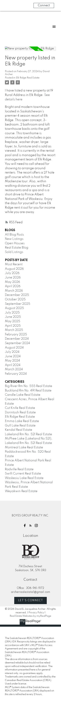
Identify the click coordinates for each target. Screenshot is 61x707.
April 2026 (13, 286)
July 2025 (12, 312)
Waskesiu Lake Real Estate (24, 478)
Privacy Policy (36, 612)
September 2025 (17, 303)
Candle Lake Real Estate (22, 394)
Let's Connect (30, 600)
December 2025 (17, 295)
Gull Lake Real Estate (20, 425)
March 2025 (14, 330)
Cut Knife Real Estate (20, 408)
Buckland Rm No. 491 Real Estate (28, 390)
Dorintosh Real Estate (20, 412)
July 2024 (12, 352)
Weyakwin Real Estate (21, 491)
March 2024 (14, 369)
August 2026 (14, 268)
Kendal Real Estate (18, 429)
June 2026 (13, 277)
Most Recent (14, 264)
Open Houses (15, 243)
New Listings (14, 239)
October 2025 (15, 299)
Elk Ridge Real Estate (27, 78)
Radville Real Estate (19, 469)
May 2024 (12, 360)
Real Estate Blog (16, 247)
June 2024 (13, 356)
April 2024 (13, 365)
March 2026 (14, 290)
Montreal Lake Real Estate (24, 447)
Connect (44, 5)
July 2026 (12, 273)
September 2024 (17, 343)
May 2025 (12, 321)
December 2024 (17, 338)
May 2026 (12, 282)
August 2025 (14, 308)
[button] (24, 525)
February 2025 (16, 334)
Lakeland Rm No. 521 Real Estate (28, 434)
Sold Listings (14, 252)
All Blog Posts (14, 234)
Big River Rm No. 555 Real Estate (28, 386)
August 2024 (14, 347)
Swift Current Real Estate (23, 473)
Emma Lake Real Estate (22, 421)
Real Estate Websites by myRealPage (30, 616)
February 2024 (16, 373)
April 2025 (13, 325)
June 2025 (13, 316)
